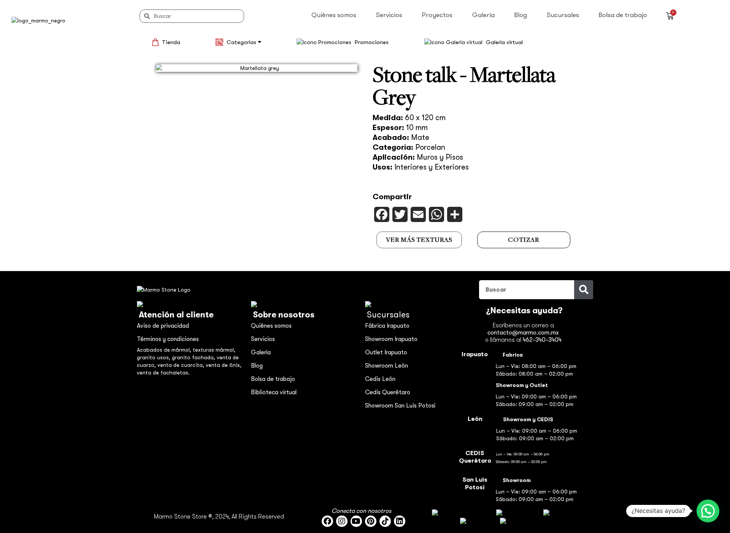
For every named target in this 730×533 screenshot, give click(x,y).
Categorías (242, 42)
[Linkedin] (399, 521)
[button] (708, 511)
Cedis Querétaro (387, 392)
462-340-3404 (542, 339)
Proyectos (437, 15)
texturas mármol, (214, 350)
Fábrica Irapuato (387, 325)
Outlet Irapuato (386, 352)
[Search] (583, 289)
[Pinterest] (370, 521)
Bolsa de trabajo (622, 15)
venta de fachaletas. (163, 373)
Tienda (171, 42)
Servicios (389, 15)
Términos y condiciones (168, 339)
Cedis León (380, 379)
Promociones (372, 42)
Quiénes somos (333, 15)
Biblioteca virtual (274, 392)
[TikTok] (385, 521)
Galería (483, 15)
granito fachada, (194, 357)
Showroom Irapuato (391, 339)
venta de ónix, (223, 365)
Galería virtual (504, 42)
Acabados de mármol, (165, 350)
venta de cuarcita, (181, 365)
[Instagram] (342, 521)
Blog (520, 15)
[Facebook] (327, 521)
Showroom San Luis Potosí (400, 405)
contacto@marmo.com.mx (523, 332)
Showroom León (386, 365)
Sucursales (563, 15)
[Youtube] (356, 521)
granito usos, (154, 357)
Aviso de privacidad (163, 325)
